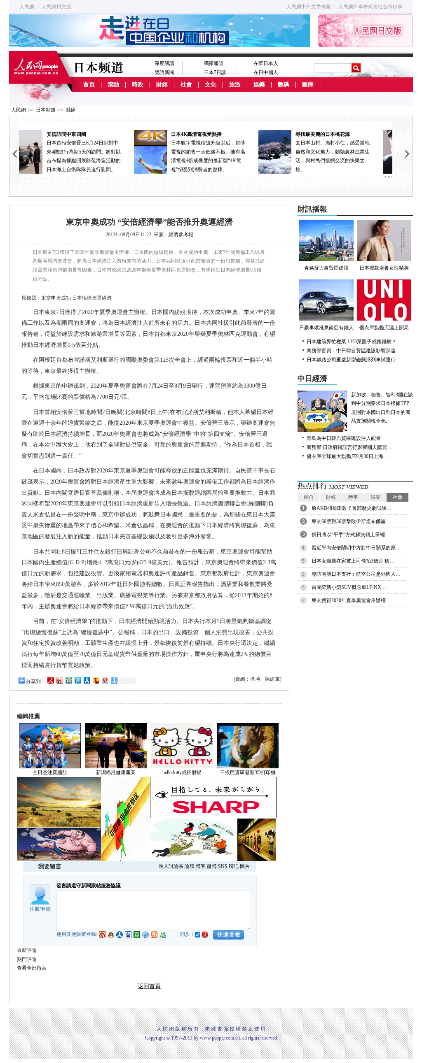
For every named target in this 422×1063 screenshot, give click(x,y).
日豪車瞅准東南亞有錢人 (326, 327)
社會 (186, 84)
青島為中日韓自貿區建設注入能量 (344, 438)
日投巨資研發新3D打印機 (248, 772)
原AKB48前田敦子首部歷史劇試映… (352, 508)
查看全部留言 (32, 968)
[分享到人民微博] (50, 680)
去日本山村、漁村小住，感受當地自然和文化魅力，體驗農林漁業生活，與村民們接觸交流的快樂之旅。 (224, 151)
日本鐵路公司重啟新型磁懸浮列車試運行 (351, 360)
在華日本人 (265, 63)
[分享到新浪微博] (59, 680)
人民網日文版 (56, 6)
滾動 (113, 84)
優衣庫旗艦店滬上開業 (384, 327)
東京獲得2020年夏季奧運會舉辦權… (351, 600)
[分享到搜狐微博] (95, 680)
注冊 (35, 909)
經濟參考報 (181, 234)
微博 (212, 866)
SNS (222, 866)
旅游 (235, 84)
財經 (162, 84)
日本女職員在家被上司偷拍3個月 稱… (353, 561)
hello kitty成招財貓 (182, 772)
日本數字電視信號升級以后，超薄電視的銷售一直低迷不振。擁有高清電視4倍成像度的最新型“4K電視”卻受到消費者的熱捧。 (100, 151)
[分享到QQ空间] (68, 680)
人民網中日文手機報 (308, 6)
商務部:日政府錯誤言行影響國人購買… (349, 447)
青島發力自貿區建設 (326, 268)
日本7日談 (215, 72)
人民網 (26, 6)
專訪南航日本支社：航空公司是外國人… (356, 574)
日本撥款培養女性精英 (384, 268)
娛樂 (259, 84)
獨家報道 (214, 63)
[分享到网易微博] (104, 680)
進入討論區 (171, 866)
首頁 (89, 84)
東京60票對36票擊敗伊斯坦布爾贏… (351, 521)
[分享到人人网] (86, 680)
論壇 (190, 866)
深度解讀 (164, 63)
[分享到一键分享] (113, 680)
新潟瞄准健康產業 (116, 772)
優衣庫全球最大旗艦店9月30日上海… (347, 456)
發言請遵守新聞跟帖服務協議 (88, 886)
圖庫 (308, 84)
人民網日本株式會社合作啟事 (370, 6)
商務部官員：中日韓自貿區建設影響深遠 (351, 351)
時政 (137, 84)
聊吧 (234, 866)
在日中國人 (265, 72)
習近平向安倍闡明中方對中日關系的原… (356, 548)
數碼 (283, 84)
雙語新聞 (164, 72)
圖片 (245, 866)
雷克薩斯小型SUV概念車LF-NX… (349, 587)
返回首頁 (149, 986)
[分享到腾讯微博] (77, 680)
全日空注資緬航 (50, 772)
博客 (201, 866)
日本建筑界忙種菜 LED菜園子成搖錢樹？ (351, 341)
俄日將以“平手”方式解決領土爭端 (348, 534)
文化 (210, 84)
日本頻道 (46, 110)
